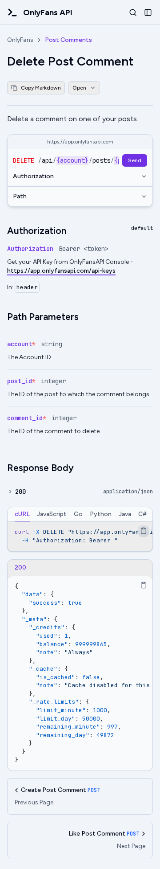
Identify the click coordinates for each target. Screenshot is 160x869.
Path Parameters (43, 316)
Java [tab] (125, 514)
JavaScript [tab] (52, 514)
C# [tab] (142, 514)
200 (20, 492)
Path (20, 196)
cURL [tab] (22, 514)
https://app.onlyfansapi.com (80, 142)
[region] (80, 536)
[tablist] (80, 514)
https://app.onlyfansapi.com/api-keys (61, 271)
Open (79, 88)
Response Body (40, 467)
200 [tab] (20, 567)
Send (134, 160)
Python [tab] (101, 514)
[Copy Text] (143, 530)
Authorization (33, 176)
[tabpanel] (80, 536)
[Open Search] (132, 12)
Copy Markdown (41, 88)
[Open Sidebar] (148, 12)
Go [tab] (78, 514)
